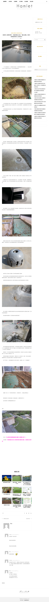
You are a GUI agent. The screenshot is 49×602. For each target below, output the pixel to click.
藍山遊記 (31, 1)
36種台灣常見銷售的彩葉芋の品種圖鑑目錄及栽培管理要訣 (40, 102)
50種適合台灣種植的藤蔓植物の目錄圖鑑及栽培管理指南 (40, 95)
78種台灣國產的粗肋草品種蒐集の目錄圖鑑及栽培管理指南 (40, 110)
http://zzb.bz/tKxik (12, 540)
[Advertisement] (17, 25)
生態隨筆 (15, 1)
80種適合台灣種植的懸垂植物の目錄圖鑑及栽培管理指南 (40, 117)
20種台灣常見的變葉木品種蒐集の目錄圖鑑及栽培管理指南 (40, 99)
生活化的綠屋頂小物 (6, 494)
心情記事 (10, 1)
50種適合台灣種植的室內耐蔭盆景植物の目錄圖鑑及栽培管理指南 (40, 113)
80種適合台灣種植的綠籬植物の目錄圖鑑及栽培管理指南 (40, 80)
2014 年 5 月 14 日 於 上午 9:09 (16, 560)
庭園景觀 (4, 1)
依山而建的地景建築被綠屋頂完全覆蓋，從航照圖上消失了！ (17, 506)
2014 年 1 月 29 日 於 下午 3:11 (15, 534)
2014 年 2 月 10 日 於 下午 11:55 (14, 551)
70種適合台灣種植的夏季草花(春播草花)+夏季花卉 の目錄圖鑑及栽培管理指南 (40, 85)
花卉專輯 (21, 1)
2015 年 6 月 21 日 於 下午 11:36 (14, 570)
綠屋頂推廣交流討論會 (6, 482)
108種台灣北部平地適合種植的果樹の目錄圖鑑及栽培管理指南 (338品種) (39, 90)
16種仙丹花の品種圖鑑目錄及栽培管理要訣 (40, 106)
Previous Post (6, 518)
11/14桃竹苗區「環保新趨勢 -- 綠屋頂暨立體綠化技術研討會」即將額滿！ (27, 506)
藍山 (21, 38)
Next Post (28, 518)
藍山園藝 (26, 1)
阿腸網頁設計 (26, 600)
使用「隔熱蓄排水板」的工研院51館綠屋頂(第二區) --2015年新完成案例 (27, 483)
